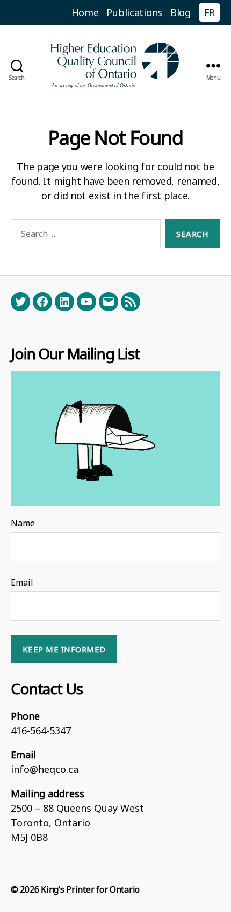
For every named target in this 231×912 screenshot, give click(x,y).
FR (209, 12)
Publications (134, 12)
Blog (180, 12)
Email (22, 582)
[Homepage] (115, 65)
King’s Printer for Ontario (90, 889)
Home (85, 12)
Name (23, 523)
